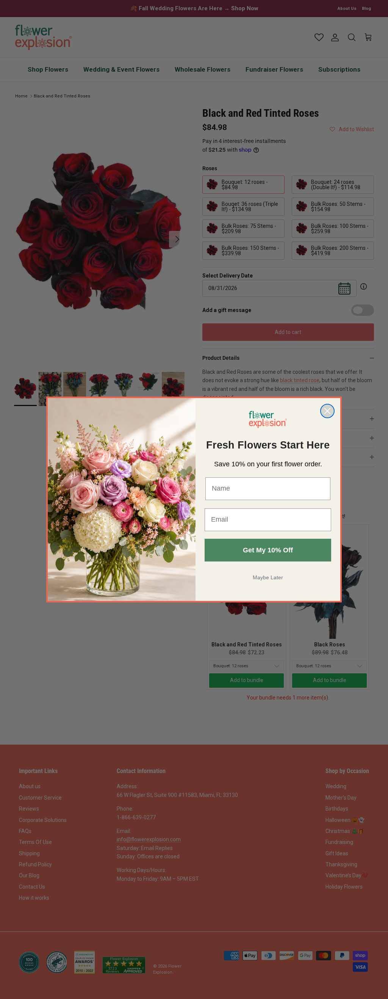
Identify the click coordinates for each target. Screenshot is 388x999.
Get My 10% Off (268, 550)
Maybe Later (268, 577)
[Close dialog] (327, 411)
